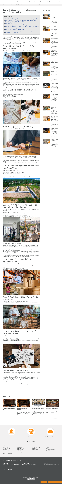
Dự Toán (33, 446)
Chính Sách (19, 450)
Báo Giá (48, 450)
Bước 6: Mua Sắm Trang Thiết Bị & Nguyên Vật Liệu (17, 28)
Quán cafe (5, 449)
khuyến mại (19, 447)
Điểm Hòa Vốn (49, 446)
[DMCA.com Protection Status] (31, 479)
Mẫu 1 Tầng (5, 452)
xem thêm (54, 149)
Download (34, 448)
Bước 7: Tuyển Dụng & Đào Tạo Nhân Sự (14, 29)
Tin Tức (47, 447)
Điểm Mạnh (34, 450)
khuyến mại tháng (6, 450)
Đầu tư (25, 1)
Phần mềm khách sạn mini (8, 453)
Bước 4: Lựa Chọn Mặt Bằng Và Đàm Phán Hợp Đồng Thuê (19, 25)
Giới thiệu (21, 1)
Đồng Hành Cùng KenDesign (12, 32)
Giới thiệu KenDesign (7, 448)
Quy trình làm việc (20, 448)
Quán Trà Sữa (20, 449)
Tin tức (52, 1)
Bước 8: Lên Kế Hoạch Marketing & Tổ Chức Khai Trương (18, 31)
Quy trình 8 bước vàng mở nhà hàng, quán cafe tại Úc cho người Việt (27, 4)
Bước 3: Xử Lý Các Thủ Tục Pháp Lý (13, 23)
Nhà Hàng (48, 448)
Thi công (34, 1)
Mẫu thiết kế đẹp (35, 449)
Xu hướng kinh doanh (50, 449)
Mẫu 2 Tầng (19, 452)
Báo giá (48, 1)
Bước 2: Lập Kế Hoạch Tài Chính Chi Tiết (14, 22)
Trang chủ (15, 1)
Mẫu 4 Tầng (48, 452)
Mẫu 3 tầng (34, 452)
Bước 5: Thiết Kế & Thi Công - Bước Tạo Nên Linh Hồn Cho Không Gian (21, 26)
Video (56, 1)
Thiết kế (29, 1)
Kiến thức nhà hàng (41, 1)
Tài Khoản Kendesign (36, 447)
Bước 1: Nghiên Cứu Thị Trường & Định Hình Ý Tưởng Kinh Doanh (20, 20)
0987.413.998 (8, 467)
